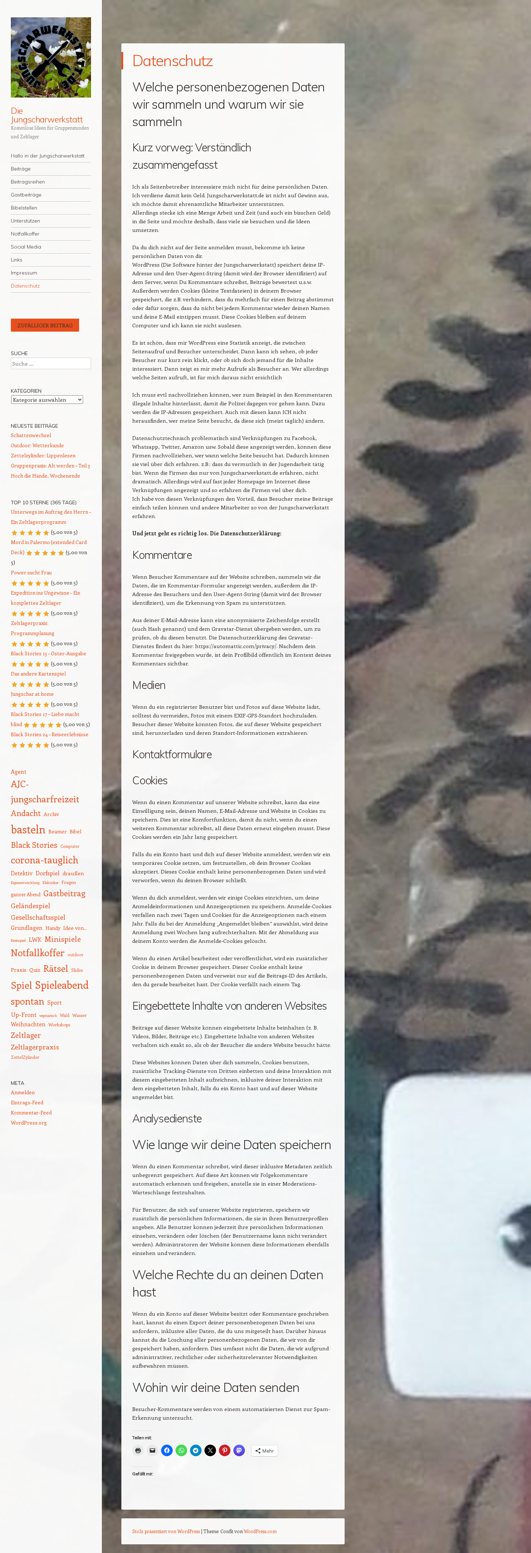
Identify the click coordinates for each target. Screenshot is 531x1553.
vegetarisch (48, 1015)
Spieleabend (62, 984)
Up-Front (23, 1014)
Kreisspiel (18, 940)
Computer (69, 846)
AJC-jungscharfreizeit (45, 791)
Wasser (79, 1015)
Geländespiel (30, 905)
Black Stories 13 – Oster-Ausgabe (48, 653)
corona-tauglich (44, 859)
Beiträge (21, 168)
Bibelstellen (24, 207)
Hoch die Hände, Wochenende (45, 475)
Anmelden (23, 1092)
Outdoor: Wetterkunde (37, 445)
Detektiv (22, 873)
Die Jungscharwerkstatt (47, 115)
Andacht (26, 813)
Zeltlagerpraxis (35, 1046)
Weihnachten (28, 1024)
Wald (64, 1015)
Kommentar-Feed (31, 1112)
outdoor (75, 954)
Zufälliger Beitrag (45, 325)
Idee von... (75, 927)
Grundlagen (27, 927)
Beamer (57, 831)
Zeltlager (26, 1035)
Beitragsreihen (28, 181)
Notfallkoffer (25, 233)
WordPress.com (260, 1531)
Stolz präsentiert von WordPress (166, 1531)
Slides (77, 970)
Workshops (59, 1024)
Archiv (51, 814)
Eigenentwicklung (25, 882)
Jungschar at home (32, 693)
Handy (53, 927)
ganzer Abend (25, 894)
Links (16, 259)
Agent (18, 771)
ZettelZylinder (25, 1057)
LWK (35, 939)
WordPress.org (29, 1122)
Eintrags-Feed (27, 1102)
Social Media (26, 246)
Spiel (21, 985)
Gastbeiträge (26, 194)
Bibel (75, 831)
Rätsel (55, 968)
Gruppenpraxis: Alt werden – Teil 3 (50, 465)
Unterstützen (25, 220)
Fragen (68, 882)
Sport (54, 1002)
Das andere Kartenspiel (38, 673)
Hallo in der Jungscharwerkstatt (48, 155)
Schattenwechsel (31, 435)
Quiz (34, 969)
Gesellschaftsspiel (38, 917)
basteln (28, 829)
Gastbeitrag (64, 893)
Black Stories (34, 845)
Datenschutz (25, 285)
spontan (27, 1001)
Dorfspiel (47, 873)
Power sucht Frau (31, 572)
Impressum (24, 272)
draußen (73, 873)
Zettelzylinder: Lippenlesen (43, 455)
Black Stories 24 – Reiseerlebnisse (49, 734)
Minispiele (62, 939)
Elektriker (51, 882)
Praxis (18, 969)
